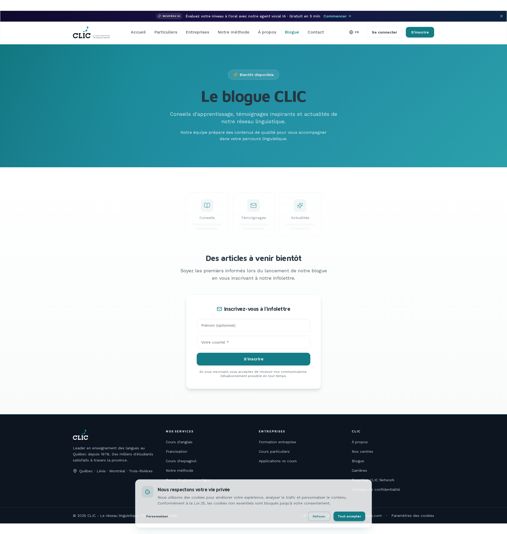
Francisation (176, 451)
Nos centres (362, 451)
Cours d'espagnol (181, 461)
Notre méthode (234, 32)
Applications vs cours (278, 461)
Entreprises (197, 32)
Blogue (292, 32)
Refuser (319, 516)
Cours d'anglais (179, 442)
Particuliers (165, 32)
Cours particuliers (274, 451)
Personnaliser (157, 516)
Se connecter (384, 32)
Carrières (359, 470)
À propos (267, 32)
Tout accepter (349, 516)
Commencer (335, 16)
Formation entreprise (277, 442)
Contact (316, 32)
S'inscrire (420, 32)
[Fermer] (501, 16)
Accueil (138, 32)
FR (357, 32)
